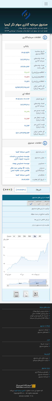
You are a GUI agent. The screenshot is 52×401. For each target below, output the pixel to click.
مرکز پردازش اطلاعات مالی (40, 313)
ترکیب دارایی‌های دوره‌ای (40, 360)
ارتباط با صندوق (43, 330)
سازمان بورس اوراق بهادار (40, 311)
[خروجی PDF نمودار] (26, 295)
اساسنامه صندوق (43, 374)
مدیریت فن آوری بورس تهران (39, 316)
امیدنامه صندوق (43, 377)
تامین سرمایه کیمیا (22, 152)
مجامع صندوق (44, 346)
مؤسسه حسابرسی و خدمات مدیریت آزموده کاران (19, 157)
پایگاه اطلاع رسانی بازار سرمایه (39, 318)
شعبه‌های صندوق (43, 332)
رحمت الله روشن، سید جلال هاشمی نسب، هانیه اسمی (19, 169)
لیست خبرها (44, 344)
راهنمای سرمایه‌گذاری (41, 372)
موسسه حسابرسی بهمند (20, 163)
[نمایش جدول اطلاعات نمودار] (16, 295)
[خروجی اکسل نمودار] (35, 295)
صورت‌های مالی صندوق (41, 358)
